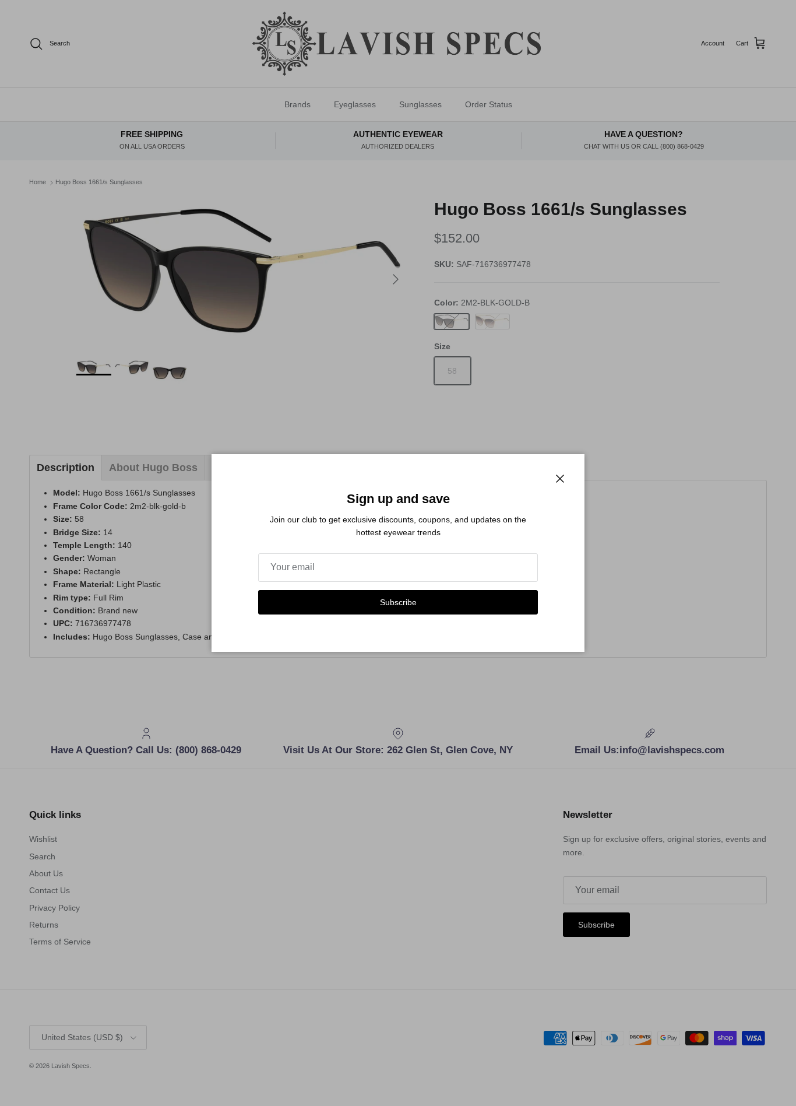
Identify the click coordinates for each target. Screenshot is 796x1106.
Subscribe (398, 602)
